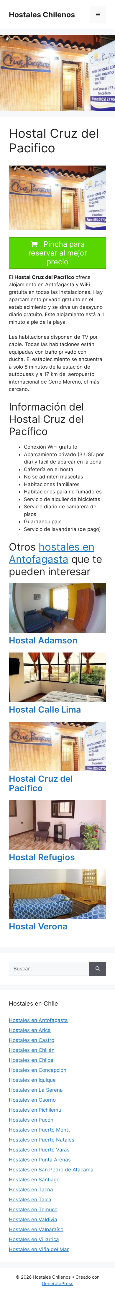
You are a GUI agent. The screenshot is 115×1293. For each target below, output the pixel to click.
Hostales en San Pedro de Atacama (51, 1170)
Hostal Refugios (42, 857)
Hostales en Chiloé (31, 1060)
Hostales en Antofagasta (38, 1020)
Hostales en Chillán (32, 1050)
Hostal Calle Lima (45, 709)
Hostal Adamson (43, 640)
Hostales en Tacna (31, 1190)
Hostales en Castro (31, 1040)
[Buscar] (97, 969)
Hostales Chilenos (42, 14)
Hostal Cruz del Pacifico (41, 783)
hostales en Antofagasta (51, 553)
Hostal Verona (38, 926)
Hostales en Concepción (37, 1070)
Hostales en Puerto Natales (41, 1140)
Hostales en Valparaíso (36, 1229)
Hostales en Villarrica (34, 1239)
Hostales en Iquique (32, 1080)
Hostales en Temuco (33, 1209)
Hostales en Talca (30, 1199)
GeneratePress (57, 1283)
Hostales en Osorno (32, 1100)
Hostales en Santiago (34, 1180)
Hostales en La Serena (36, 1090)
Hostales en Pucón (31, 1120)
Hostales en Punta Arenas (40, 1160)
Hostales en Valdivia (33, 1219)
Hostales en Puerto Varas (39, 1150)
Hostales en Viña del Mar (39, 1249)
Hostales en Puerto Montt (39, 1130)
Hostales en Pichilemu (35, 1110)
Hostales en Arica (30, 1030)
